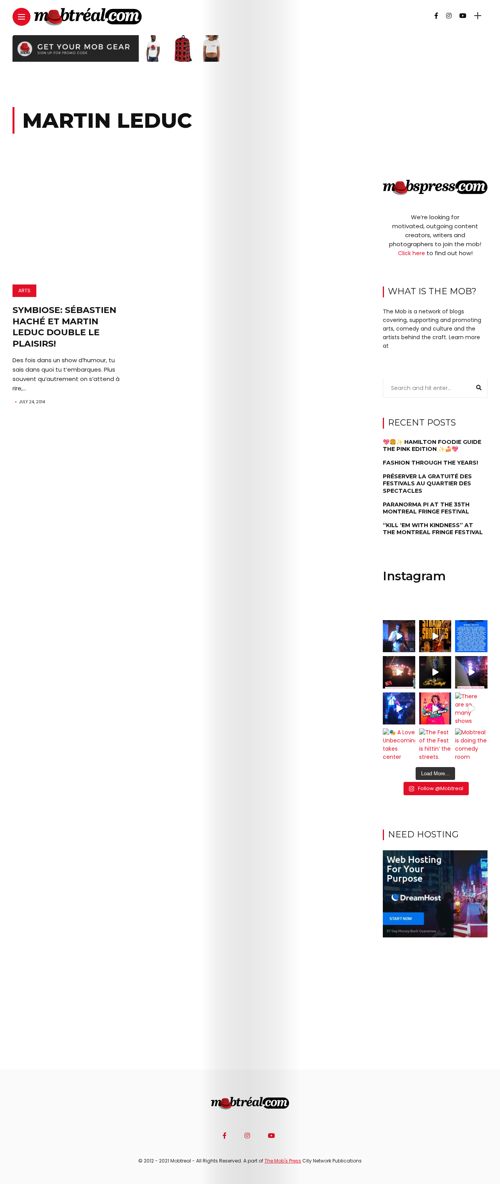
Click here (411, 254)
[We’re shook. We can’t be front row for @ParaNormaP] (435, 708)
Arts (24, 290)
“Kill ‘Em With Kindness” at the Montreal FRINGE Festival (433, 529)
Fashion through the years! (430, 463)
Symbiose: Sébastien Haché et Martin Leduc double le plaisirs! (64, 327)
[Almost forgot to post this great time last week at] (399, 672)
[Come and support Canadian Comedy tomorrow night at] (435, 672)
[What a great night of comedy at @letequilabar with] (399, 636)
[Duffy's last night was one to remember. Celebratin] (399, 708)
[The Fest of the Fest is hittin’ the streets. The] (435, 744)
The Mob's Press (282, 1160)
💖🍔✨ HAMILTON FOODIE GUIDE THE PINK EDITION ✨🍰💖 (432, 445)
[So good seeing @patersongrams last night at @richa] (471, 672)
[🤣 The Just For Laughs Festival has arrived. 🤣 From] (471, 636)
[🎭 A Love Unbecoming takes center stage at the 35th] (399, 744)
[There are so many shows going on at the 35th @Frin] (471, 708)
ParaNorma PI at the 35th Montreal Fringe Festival (426, 508)
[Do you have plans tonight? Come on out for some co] (435, 636)
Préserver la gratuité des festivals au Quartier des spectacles (427, 483)
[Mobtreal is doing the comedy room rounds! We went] (471, 744)
